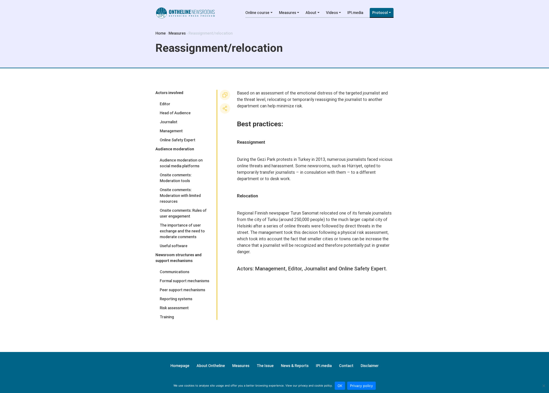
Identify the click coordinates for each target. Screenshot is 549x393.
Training (167, 317)
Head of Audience (175, 113)
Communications (174, 272)
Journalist (315, 269)
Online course (257, 12)
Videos (332, 12)
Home (160, 33)
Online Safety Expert (362, 269)
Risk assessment (174, 308)
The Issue (265, 365)
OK (340, 386)
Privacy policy (361, 386)
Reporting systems (176, 299)
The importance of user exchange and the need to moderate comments (182, 231)
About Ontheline (211, 365)
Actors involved (169, 92)
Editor (295, 269)
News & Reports (295, 365)
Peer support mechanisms (182, 290)
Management (270, 269)
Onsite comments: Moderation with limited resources (180, 195)
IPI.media (355, 12)
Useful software (173, 246)
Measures (287, 12)
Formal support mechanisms (184, 281)
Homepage (179, 365)
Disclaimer (370, 365)
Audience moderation (174, 149)
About (311, 12)
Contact (346, 365)
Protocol (380, 12)
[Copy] (225, 95)
